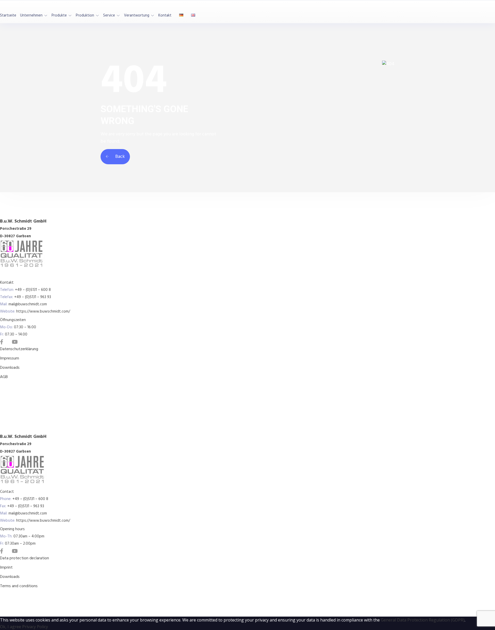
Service (109, 16)
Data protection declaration (24, 558)
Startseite (8, 16)
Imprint (6, 567)
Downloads (10, 367)
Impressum (9, 358)
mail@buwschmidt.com (28, 304)
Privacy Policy (35, 626)
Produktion (85, 16)
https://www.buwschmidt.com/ (43, 311)
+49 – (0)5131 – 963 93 (32, 297)
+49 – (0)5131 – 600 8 (33, 290)
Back (119, 156)
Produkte (59, 16)
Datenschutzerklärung (19, 349)
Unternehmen (31, 16)
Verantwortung (136, 16)
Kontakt (164, 16)
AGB (4, 377)
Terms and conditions (19, 586)
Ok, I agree (10, 626)
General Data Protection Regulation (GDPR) (423, 620)
